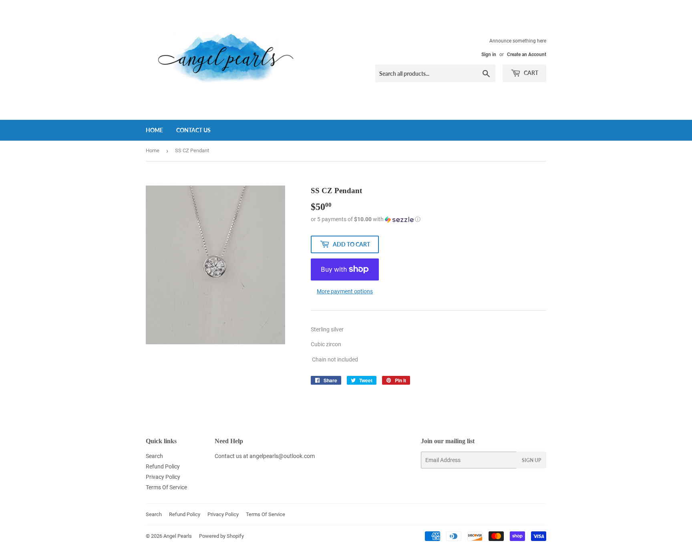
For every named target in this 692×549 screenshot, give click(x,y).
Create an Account (526, 54)
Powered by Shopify (221, 536)
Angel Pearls (177, 536)
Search (154, 456)
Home (154, 130)
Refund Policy (163, 466)
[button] (428, 219)
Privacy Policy (163, 477)
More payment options (345, 291)
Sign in (488, 54)
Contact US (193, 130)
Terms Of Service (166, 487)
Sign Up (531, 460)
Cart (530, 72)
